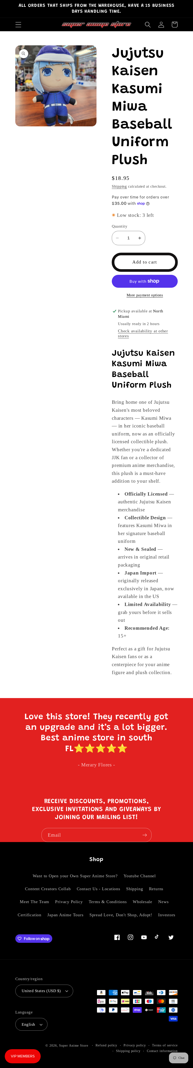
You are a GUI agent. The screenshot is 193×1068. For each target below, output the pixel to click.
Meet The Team (34, 901)
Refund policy (106, 1045)
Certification (29, 915)
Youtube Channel (140, 876)
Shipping (119, 186)
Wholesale (142, 901)
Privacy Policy (69, 901)
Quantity (119, 226)
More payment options (145, 295)
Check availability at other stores (143, 333)
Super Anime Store (73, 1045)
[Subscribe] (144, 835)
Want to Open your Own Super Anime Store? (75, 876)
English (28, 1024)
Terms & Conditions (108, 901)
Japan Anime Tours (65, 915)
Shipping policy (128, 1051)
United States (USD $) (41, 991)
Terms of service (165, 1045)
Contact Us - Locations (98, 888)
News (163, 901)
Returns (156, 888)
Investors (166, 915)
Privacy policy (135, 1045)
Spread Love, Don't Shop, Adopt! (120, 915)
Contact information (162, 1051)
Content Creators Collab (48, 888)
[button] (18, 24)
